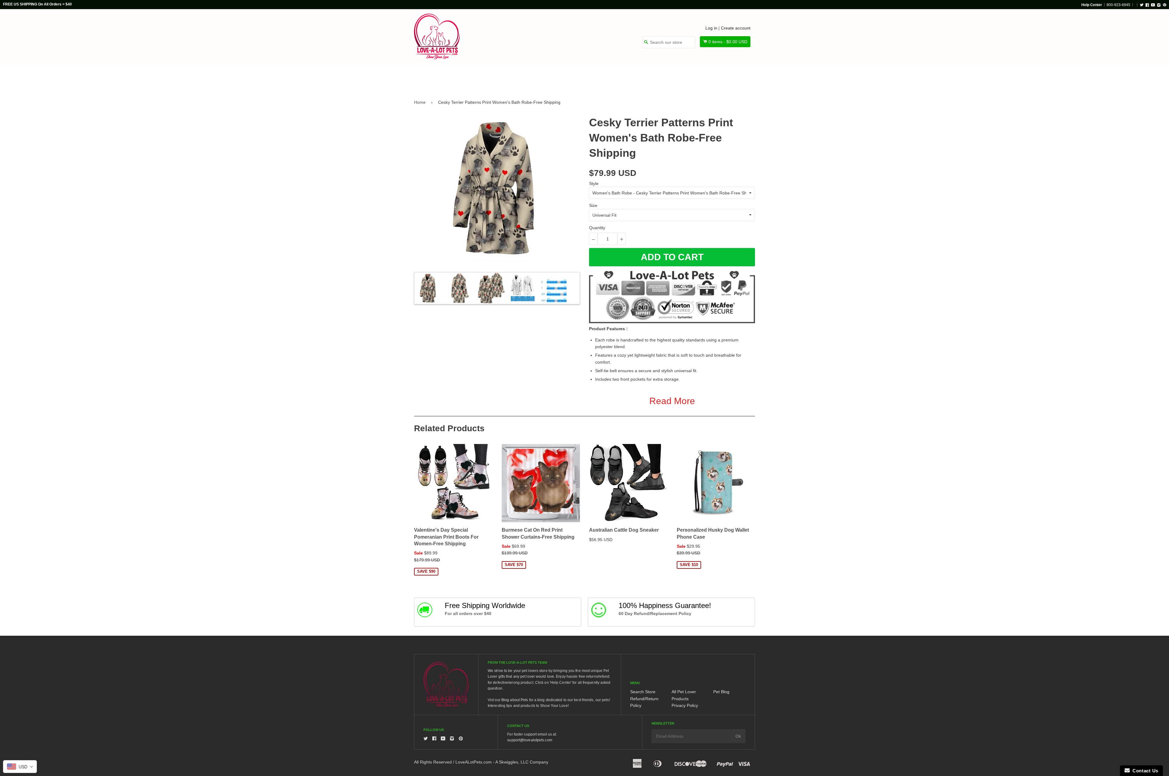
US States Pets (606, 77)
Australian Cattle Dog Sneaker (624, 530)
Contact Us (1144, 770)
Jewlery (698, 77)
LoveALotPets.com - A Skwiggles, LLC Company (501, 762)
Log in (711, 28)
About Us (734, 77)
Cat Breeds (519, 77)
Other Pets (560, 77)
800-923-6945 (1118, 5)
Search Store (642, 691)
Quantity (597, 227)
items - (727, 41)
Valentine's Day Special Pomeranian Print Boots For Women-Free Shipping (446, 536)
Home (420, 102)
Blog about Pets (514, 700)
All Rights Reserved (433, 762)
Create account (735, 28)
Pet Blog (721, 691)
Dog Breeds (476, 77)
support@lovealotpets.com (529, 740)
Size (593, 205)
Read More (672, 401)
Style (594, 183)
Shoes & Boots (656, 77)
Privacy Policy (685, 705)
